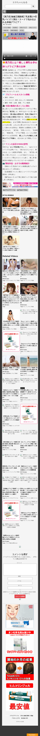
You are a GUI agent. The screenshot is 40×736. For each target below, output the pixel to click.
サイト (20, 585)
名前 (20, 576)
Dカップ (25, 375)
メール (20, 581)
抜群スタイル (34, 498)
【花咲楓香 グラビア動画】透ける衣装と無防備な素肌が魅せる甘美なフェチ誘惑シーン (28, 369)
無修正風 (5, 30)
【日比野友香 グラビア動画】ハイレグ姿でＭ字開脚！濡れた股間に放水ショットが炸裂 (11, 323)
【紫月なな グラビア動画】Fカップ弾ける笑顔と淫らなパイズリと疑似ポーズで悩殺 (28, 514)
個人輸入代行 (24, 718)
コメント (20, 562)
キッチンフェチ (9, 472)
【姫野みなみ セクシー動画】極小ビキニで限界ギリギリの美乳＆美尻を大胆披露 (11, 537)
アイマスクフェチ (32, 329)
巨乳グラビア (23, 27)
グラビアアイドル (10, 190)
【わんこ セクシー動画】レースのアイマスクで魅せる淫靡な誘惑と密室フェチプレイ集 (28, 323)
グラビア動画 (6, 27)
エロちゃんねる (20, 2)
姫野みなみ (14, 543)
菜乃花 (21, 30)
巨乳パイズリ (32, 27)
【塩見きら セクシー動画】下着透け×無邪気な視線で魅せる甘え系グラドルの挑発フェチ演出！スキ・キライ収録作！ (11, 393)
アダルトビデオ (16, 718)
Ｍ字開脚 (8, 329)
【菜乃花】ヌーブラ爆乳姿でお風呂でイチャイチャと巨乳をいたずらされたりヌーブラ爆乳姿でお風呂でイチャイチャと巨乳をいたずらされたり (11, 298)
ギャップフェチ (27, 498)
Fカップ (25, 306)
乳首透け (15, 27)
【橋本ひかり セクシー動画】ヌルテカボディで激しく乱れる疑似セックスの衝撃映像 (28, 468)
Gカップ (25, 280)
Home (7, 715)
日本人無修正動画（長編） (27, 715)
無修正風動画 (14, 30)
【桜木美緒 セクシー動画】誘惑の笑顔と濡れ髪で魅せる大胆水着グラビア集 (11, 443)
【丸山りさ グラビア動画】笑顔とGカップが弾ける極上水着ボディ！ (28, 345)
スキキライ (14, 401)
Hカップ (7, 498)
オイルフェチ (26, 473)
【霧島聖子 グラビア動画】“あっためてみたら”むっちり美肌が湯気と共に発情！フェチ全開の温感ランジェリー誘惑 (28, 298)
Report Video (23, 190)
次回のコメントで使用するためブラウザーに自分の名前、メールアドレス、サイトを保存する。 (20, 592)
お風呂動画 (8, 373)
